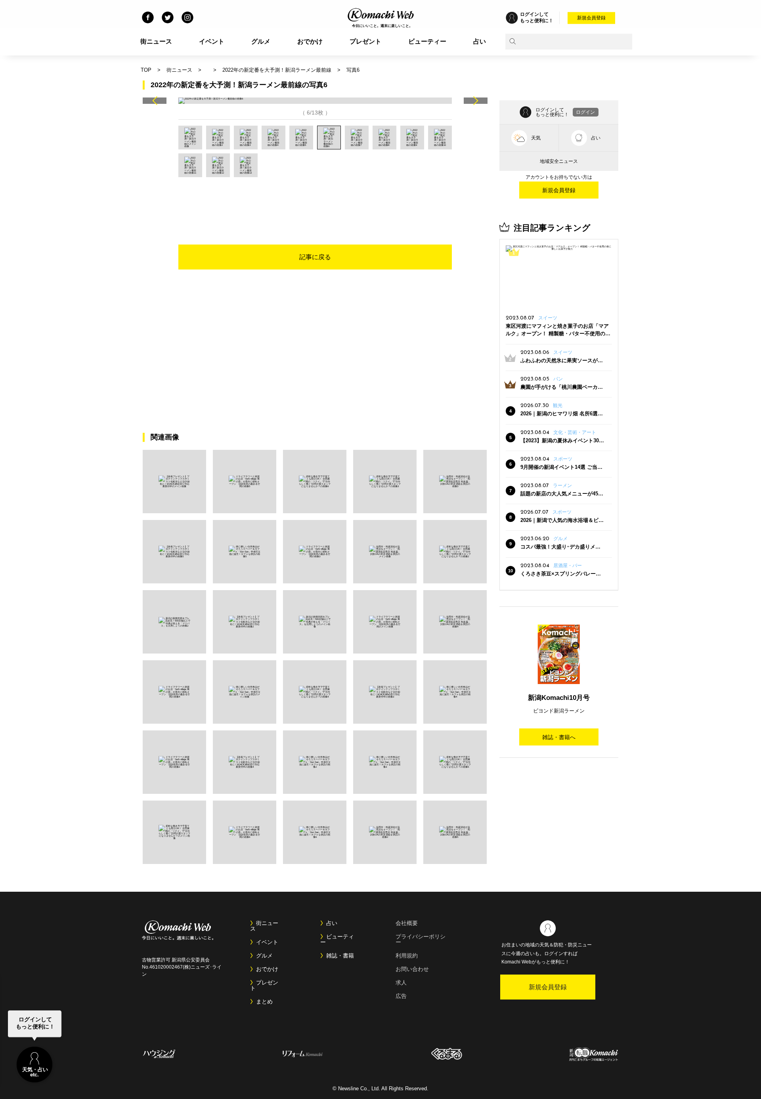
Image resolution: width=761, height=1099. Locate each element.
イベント (211, 41)
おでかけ (310, 41)
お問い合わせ (412, 969)
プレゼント (365, 41)
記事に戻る (315, 257)
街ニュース (156, 41)
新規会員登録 (591, 18)
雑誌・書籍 (340, 955)
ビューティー (427, 41)
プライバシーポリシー (421, 939)
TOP (146, 70)
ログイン (585, 112)
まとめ (264, 1001)
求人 (401, 982)
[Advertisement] (315, 199)
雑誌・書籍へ (559, 737)
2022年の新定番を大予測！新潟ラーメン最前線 (276, 70)
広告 (401, 996)
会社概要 (407, 923)
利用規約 (407, 955)
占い (479, 41)
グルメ (260, 41)
